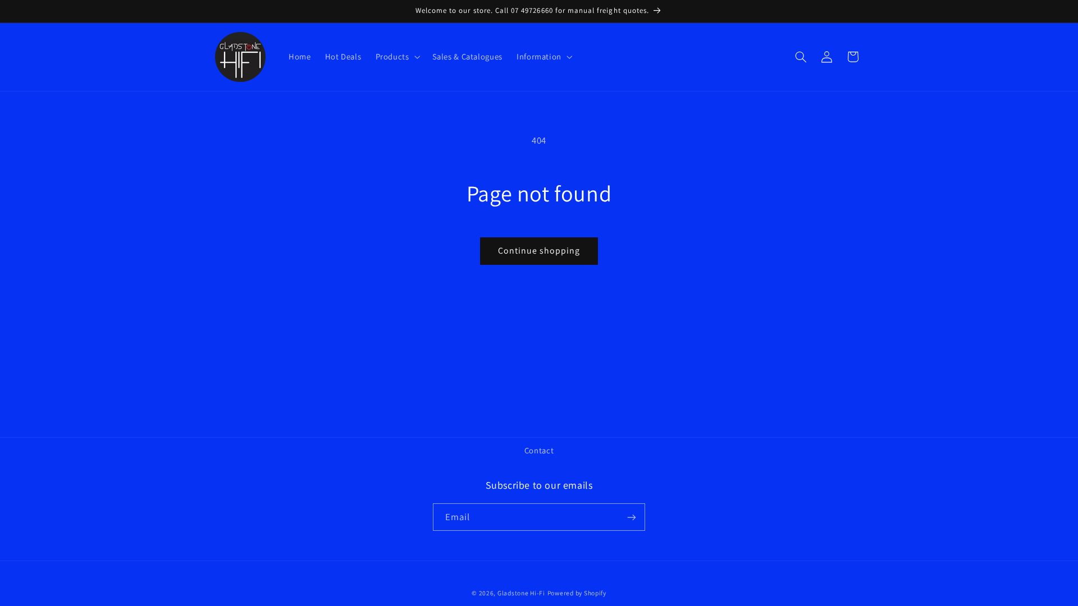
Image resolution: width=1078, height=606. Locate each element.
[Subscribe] (632, 517)
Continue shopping (539, 250)
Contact (539, 450)
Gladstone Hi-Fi (521, 593)
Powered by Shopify (576, 593)
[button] (396, 56)
